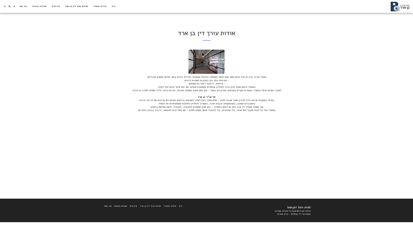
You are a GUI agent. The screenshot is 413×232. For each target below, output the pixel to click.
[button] (14, 6)
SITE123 (294, 214)
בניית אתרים (282, 214)
